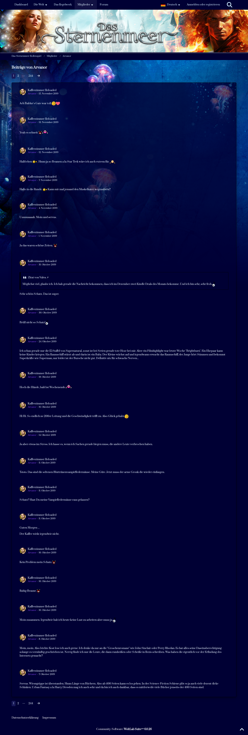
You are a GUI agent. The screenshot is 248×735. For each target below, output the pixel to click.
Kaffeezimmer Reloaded (42, 90)
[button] (171, 5)
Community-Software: (124, 729)
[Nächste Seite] (38, 76)
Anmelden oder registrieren (203, 4)
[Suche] (229, 5)
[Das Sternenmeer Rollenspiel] (124, 19)
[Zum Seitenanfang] (242, 729)
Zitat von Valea (37, 277)
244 (30, 76)
